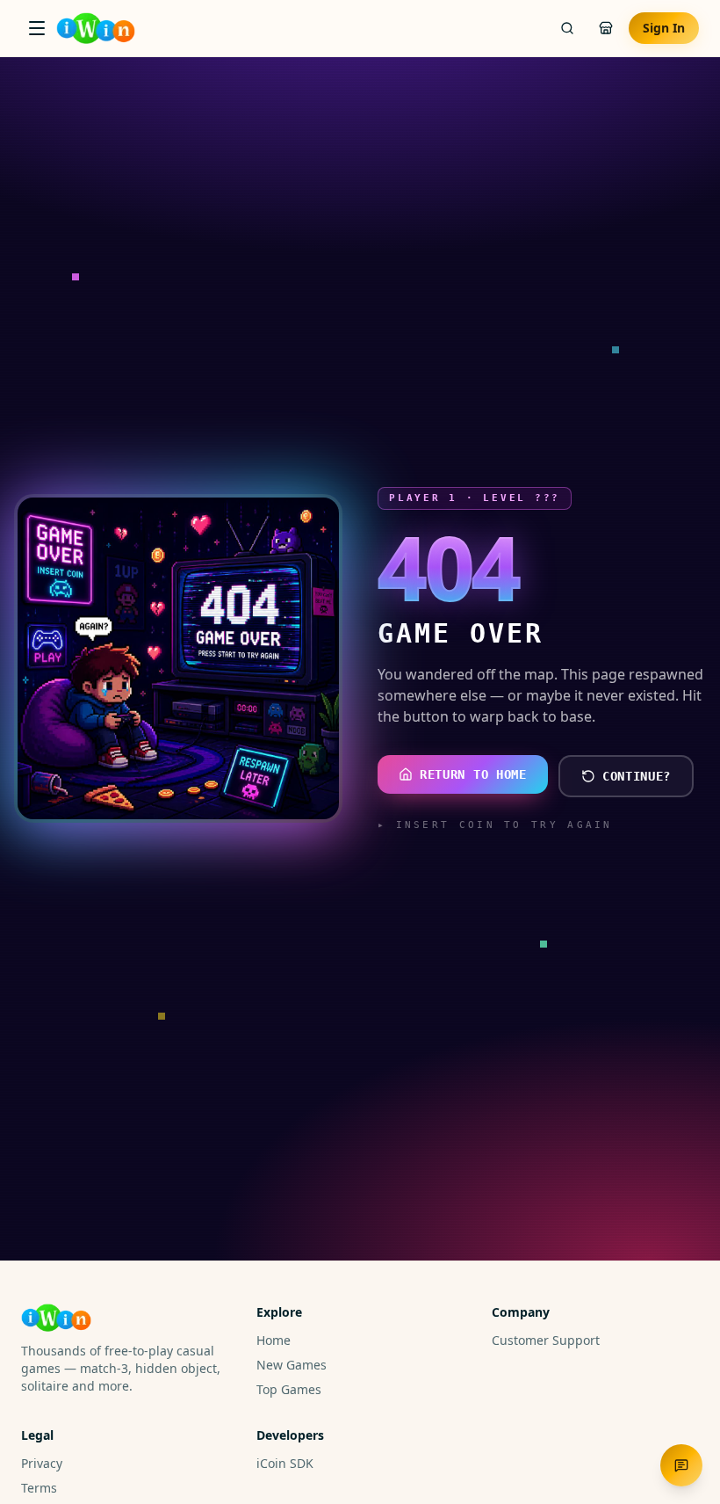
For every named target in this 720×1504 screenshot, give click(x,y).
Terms (39, 1487)
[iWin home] (95, 28)
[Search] (567, 28)
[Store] (606, 28)
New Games (291, 1364)
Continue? (636, 776)
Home (273, 1340)
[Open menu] (37, 28)
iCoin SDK (284, 1463)
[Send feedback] (681, 1465)
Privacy (41, 1463)
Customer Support (546, 1340)
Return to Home (473, 774)
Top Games (288, 1389)
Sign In (664, 27)
